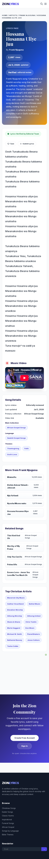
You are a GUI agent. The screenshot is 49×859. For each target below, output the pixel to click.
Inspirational (7, 819)
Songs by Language (10, 831)
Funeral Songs (8, 823)
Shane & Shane (13, 622)
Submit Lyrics (28, 144)
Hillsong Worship (14, 616)
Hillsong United (33, 616)
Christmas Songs (9, 808)
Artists (13, 15)
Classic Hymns (8, 816)
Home (5, 15)
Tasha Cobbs (12, 646)
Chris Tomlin (31, 622)
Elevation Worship (15, 610)
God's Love (12, 454)
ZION (10, 4)
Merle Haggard (13, 628)
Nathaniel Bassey (14, 640)
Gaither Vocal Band (15, 604)
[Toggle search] (41, 4)
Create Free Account (24, 738)
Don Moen (29, 628)
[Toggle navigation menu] (45, 4)
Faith (26, 448)
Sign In (24, 746)
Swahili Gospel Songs (16, 438)
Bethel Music (34, 604)
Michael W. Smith (14, 634)
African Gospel (8, 827)
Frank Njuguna (27, 15)
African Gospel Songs (16, 428)
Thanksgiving (13, 448)
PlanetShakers (33, 634)
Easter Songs (7, 812)
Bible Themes (7, 834)
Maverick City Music (16, 598)
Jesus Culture (33, 640)
